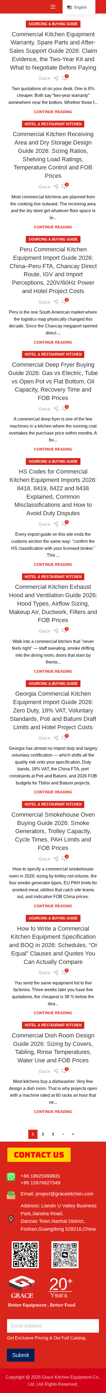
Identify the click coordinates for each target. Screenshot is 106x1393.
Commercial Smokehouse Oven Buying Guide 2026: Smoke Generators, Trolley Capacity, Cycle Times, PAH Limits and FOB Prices (53, 831)
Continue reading (53, 112)
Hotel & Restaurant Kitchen (53, 124)
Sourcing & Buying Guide (53, 24)
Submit (20, 1355)
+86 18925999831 (40, 1176)
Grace (44, 78)
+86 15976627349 (40, 1182)
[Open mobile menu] (53, 6)
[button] (79, 7)
